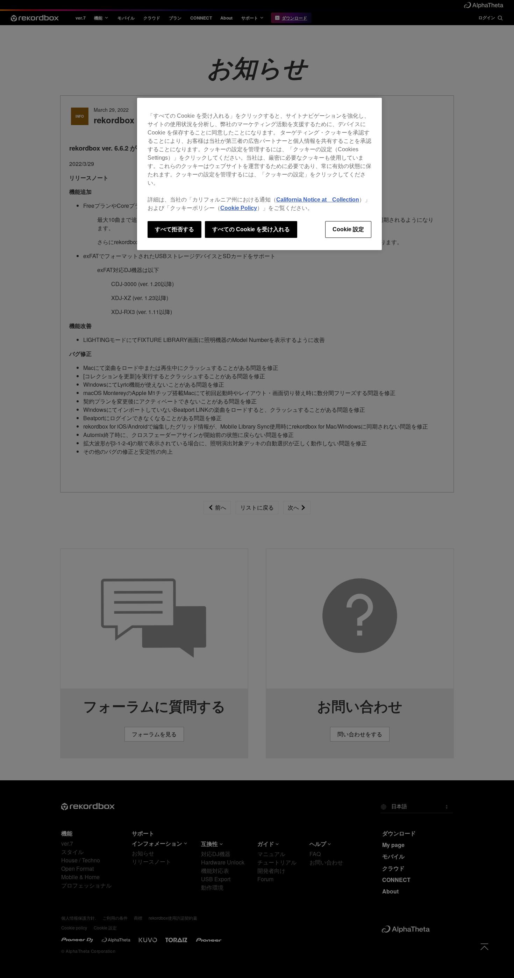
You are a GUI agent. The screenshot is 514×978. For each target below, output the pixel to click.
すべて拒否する (174, 229)
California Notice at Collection (317, 200)
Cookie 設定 (348, 229)
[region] (259, 174)
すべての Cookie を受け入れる (251, 229)
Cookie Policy (238, 208)
